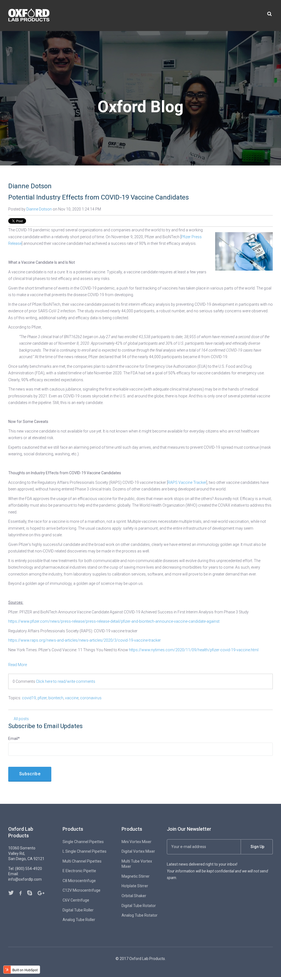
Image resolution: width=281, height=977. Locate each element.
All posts (21, 719)
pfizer (42, 698)
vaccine (71, 698)
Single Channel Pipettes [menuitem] (83, 842)
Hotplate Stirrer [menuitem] (135, 886)
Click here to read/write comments (65, 681)
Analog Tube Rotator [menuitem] (140, 915)
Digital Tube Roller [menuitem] (78, 910)
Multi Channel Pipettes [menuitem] (82, 861)
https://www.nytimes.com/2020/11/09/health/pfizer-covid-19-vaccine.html (193, 650)
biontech (55, 698)
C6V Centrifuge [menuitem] (76, 900)
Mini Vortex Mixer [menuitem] (136, 842)
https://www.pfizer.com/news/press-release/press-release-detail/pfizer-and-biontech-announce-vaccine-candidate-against (114, 621)
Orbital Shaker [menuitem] (134, 896)
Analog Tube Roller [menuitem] (79, 919)
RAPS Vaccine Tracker (187, 482)
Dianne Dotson (39, 209)
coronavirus (91, 698)
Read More (17, 664)
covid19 (29, 698)
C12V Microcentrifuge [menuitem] (81, 890)
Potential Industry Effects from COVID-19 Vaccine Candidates (98, 197)
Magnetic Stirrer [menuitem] (136, 876)
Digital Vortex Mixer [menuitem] (138, 851)
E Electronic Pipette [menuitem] (79, 871)
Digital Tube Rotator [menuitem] (139, 905)
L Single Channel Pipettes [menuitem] (84, 851)
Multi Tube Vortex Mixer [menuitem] (137, 864)
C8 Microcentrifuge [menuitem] (79, 880)
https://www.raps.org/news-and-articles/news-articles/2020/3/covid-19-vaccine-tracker (84, 640)
